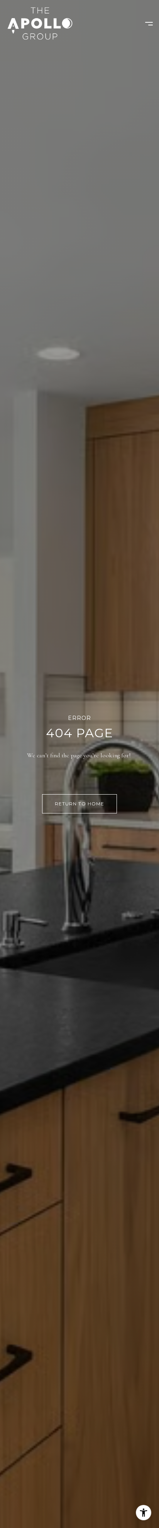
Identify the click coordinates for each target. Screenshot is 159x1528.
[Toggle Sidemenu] (145, 23)
